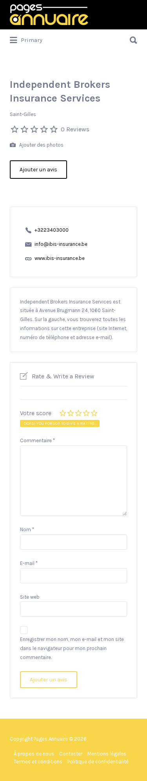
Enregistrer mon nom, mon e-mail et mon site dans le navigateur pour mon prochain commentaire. (72, 648)
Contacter (70, 754)
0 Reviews (75, 129)
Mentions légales (106, 754)
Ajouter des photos (41, 145)
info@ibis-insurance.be (60, 244)
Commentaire (37, 440)
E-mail (29, 563)
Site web (30, 597)
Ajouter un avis (38, 169)
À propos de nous (34, 754)
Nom (27, 529)
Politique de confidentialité (98, 762)
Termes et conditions (38, 762)
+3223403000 (51, 230)
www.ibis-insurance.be (59, 258)
